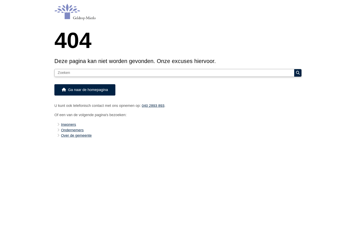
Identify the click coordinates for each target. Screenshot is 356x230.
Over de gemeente (76, 135)
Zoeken (297, 73)
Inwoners (68, 125)
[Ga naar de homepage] (176, 12)
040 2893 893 (153, 106)
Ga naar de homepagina (88, 90)
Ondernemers (72, 130)
